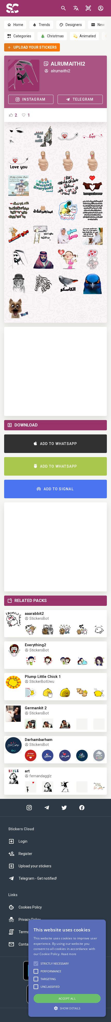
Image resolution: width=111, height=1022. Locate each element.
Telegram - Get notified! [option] (38, 878)
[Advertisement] (55, 371)
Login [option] (23, 841)
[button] (76, 8)
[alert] (67, 968)
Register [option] (25, 854)
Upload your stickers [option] (35, 866)
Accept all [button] (67, 998)
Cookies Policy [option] (30, 907)
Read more (68, 954)
